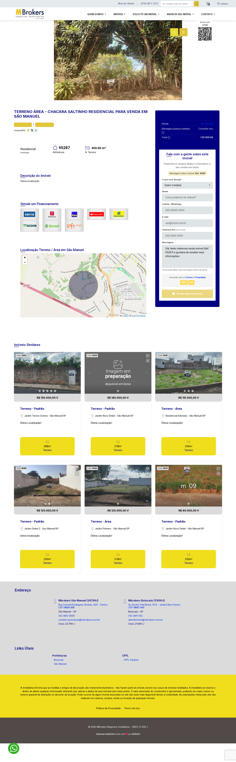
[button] (208, 3)
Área (38, 111)
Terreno (23, 111)
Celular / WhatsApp (171, 204)
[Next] (75, 372)
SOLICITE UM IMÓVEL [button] (145, 14)
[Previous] (19, 372)
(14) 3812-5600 (66, 615)
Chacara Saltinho (67, 111)
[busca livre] (196, 3)
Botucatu (59, 659)
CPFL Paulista (131, 659)
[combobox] (187, 185)
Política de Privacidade (108, 708)
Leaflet (125, 316)
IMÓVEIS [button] (119, 14)
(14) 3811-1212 (135, 615)
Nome (165, 191)
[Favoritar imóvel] (77, 356)
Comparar (46, 125)
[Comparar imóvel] (77, 361)
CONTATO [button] (207, 14)
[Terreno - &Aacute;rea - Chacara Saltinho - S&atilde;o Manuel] (30, 14)
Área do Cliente (126, 3)
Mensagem (167, 242)
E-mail (165, 217)
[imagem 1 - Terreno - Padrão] (47, 373)
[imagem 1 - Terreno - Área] (188, 373)
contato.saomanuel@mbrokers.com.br (79, 619)
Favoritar (24, 125)
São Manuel (60, 663)
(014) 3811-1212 (149, 3)
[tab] (174, 32)
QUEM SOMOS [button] (95, 14)
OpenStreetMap (138, 316)
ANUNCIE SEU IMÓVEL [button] (179, 14)
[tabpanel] (118, 60)
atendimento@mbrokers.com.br (145, 619)
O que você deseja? (172, 179)
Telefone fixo (173, 230)
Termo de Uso (132, 708)
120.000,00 (207, 123)
